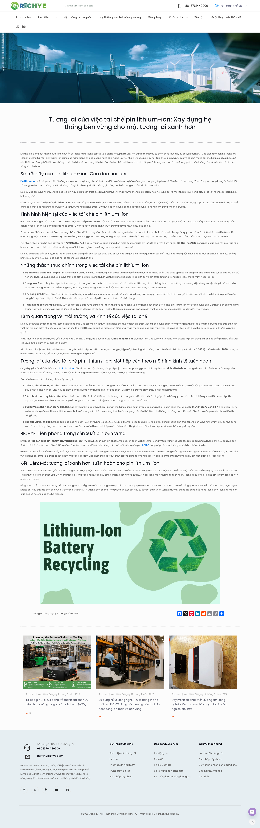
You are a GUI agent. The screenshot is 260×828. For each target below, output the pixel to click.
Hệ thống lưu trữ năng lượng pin (172, 776)
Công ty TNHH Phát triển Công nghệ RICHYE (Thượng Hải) (120, 813)
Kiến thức (204, 776)
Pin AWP (158, 759)
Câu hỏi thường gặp (210, 770)
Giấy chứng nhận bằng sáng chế (218, 764)
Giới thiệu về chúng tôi (123, 753)
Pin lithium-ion (28, 181)
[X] (186, 614)
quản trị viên (35, 694)
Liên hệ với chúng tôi (211, 753)
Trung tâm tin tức (120, 770)
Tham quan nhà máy (122, 764)
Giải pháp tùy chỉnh (121, 776)
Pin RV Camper (162, 764)
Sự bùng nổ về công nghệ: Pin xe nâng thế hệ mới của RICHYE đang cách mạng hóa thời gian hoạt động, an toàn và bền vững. (130, 704)
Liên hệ (114, 759)
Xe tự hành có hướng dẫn (169, 770)
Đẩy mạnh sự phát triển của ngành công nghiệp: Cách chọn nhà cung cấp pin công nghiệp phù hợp (200, 704)
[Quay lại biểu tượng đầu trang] (252, 822)
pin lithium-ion (66, 368)
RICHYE (145, 445)
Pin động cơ (160, 753)
